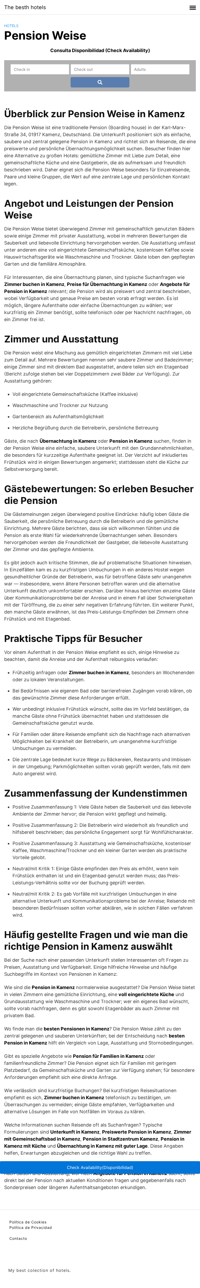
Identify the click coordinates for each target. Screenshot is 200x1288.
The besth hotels (25, 7)
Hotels (11, 25)
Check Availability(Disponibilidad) (100, 1167)
